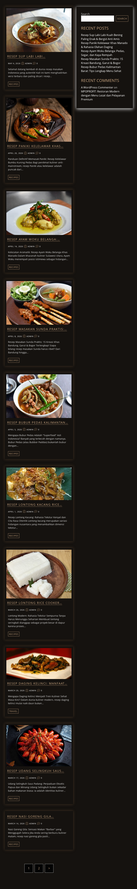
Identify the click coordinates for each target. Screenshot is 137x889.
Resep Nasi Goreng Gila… (30, 816)
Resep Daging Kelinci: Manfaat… (37, 683)
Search (85, 14)
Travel (13, 711)
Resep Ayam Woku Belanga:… (33, 239)
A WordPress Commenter (97, 87)
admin (28, 63)
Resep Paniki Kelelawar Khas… (35, 146)
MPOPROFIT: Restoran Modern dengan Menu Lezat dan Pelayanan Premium (103, 95)
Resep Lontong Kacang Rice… (34, 505)
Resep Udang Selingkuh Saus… (35, 771)
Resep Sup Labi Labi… (26, 56)
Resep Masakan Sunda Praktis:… (37, 329)
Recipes (13, 84)
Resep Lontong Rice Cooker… (34, 603)
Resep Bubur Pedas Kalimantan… (37, 422)
